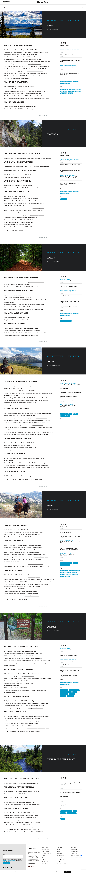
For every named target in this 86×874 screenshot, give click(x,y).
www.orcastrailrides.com (43, 166)
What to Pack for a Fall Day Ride (67, 291)
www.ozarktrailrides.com (37, 658)
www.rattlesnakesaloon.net (40, 287)
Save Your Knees (64, 388)
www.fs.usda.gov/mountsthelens (12, 213)
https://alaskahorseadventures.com (39, 52)
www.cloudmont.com (34, 320)
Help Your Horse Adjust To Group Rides (69, 306)
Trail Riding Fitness (64, 45)
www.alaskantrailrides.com (42, 66)
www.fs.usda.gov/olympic (30, 217)
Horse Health (32, 7)
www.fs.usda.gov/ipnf (34, 586)
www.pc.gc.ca (29, 476)
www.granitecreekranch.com (35, 547)
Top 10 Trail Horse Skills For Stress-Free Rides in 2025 (69, 74)
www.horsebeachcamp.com (45, 158)
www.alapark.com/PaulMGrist (39, 333)
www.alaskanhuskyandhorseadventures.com (15, 89)
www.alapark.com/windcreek (30, 335)
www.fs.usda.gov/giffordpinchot (36, 203)
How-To (40, 7)
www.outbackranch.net (32, 783)
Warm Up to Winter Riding (66, 280)
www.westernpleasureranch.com (41, 537)
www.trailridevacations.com (11, 395)
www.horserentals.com (39, 656)
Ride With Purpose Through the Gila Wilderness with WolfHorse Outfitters (69, 67)
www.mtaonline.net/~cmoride (38, 96)
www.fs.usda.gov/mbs (38, 208)
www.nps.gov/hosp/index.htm (32, 719)
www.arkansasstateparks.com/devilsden (38, 716)
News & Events (54, 7)
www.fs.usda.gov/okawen (37, 215)
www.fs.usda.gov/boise (29, 575)
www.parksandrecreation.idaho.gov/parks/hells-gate (40, 582)
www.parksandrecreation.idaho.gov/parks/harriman (41, 579)
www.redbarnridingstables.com (35, 309)
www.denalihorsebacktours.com (35, 71)
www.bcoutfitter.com (41, 418)
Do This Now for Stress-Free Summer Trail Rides (70, 61)
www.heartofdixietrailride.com (36, 282)
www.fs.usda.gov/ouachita (31, 723)
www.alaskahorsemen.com (44, 50)
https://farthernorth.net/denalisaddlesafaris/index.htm (39, 69)
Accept (67, 872)
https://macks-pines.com (28, 676)
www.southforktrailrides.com (11, 685)
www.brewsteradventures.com (42, 420)
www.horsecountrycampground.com (13, 388)
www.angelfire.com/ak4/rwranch (35, 76)
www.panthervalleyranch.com (36, 681)
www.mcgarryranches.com (32, 550)
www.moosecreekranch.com (33, 552)
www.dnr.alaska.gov (30, 106)
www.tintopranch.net (9, 665)
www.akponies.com (32, 54)
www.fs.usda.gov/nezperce (32, 589)
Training (25, 7)
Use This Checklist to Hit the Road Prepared (70, 392)
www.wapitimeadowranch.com (35, 532)
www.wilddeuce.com (42, 400)
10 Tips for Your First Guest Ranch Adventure (68, 406)
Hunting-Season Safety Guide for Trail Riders (70, 384)
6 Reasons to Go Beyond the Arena (68, 286)
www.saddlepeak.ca (38, 425)
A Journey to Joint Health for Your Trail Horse (69, 302)
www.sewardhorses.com (34, 59)
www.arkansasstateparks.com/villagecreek (38, 728)
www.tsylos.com (48, 432)
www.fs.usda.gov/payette (30, 591)
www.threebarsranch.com (41, 465)
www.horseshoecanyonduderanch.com (38, 703)
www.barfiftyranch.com (30, 651)
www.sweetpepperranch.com (11, 562)
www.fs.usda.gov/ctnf (34, 577)
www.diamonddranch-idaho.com (33, 545)
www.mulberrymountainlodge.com (42, 678)
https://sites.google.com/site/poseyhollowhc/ (39, 661)
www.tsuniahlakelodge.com (43, 398)
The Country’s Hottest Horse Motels (68, 396)
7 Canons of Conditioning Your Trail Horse (70, 54)
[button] (68, 20)
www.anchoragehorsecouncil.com (41, 62)
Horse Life (46, 7)
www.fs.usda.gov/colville (30, 201)
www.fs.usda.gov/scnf (33, 594)
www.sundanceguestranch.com (44, 463)
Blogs (61, 7)
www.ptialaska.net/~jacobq (34, 64)
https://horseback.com (29, 416)
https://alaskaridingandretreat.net (39, 57)
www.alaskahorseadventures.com (38, 73)
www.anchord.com (46, 413)
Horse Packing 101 (64, 295)
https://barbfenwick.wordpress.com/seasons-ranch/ (17, 445)
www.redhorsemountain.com (37, 555)
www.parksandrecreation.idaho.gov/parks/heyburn (39, 584)
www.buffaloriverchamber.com (33, 674)
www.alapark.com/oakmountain (32, 331)
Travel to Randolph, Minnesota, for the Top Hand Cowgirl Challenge (70, 783)
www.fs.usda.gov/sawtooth (32, 596)
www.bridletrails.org (33, 198)
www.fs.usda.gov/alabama (31, 328)
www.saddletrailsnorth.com (42, 98)
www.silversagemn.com (35, 805)
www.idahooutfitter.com (34, 534)
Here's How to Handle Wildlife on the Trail (70, 400)
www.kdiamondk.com (35, 188)
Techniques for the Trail (65, 51)
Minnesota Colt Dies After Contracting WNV (70, 786)
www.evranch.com (8, 460)
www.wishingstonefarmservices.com (13, 405)
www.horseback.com (43, 423)
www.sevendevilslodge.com (41, 557)
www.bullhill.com (29, 185)
